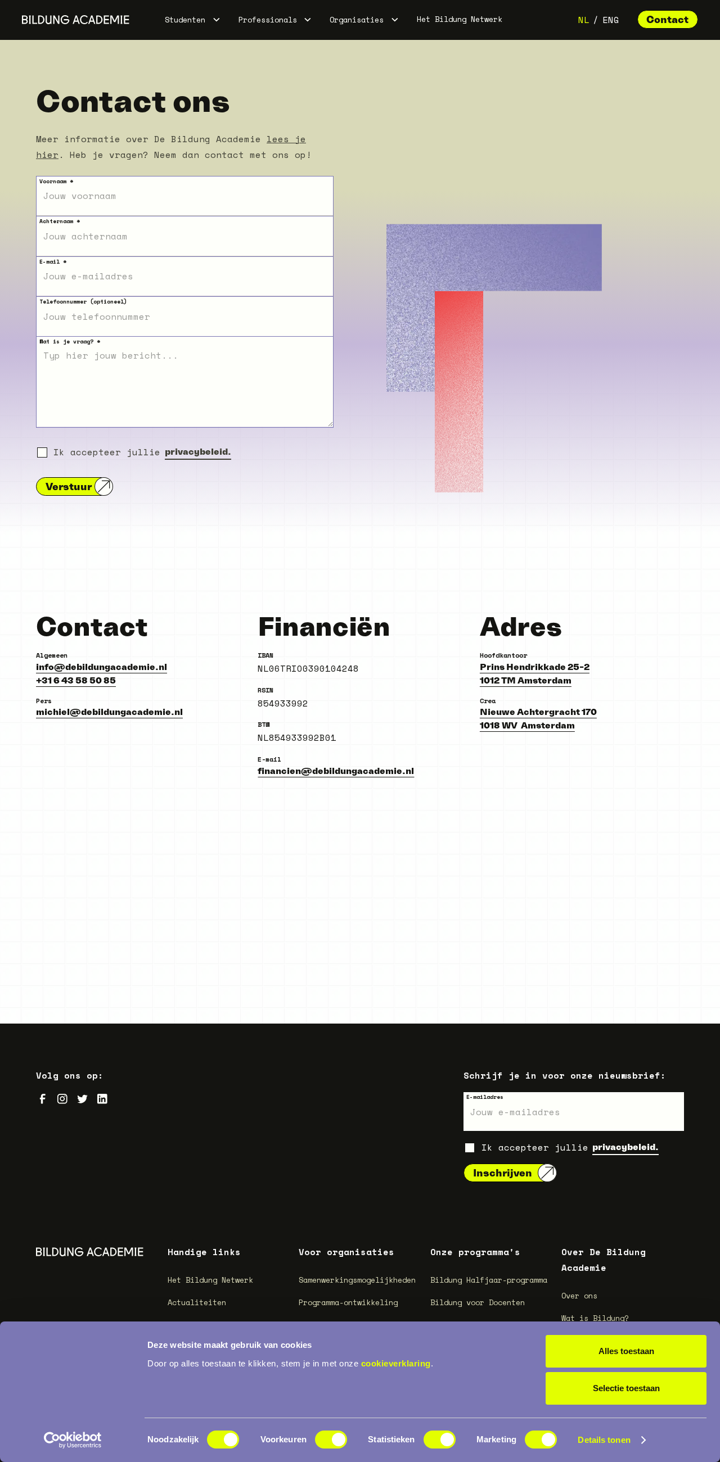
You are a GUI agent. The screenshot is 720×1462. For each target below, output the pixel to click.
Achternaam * (59, 221)
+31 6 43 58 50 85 (76, 680)
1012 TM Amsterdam (526, 680)
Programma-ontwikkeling (348, 1302)
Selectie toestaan (626, 1388)
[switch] (331, 1440)
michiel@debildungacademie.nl (109, 712)
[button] (192, 20)
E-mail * (52, 261)
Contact (667, 19)
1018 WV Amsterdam (527, 725)
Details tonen (604, 1440)
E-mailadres (484, 1097)
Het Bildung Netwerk (459, 19)
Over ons (579, 1295)
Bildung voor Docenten (477, 1302)
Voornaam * (56, 181)
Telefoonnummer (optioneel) (83, 301)
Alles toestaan (626, 1351)
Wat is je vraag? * (69, 341)
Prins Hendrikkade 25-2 (535, 667)
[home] (75, 19)
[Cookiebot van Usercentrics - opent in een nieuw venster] (73, 1440)
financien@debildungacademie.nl (336, 771)
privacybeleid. (198, 451)
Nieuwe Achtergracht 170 (538, 712)
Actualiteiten (197, 1302)
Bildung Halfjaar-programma (488, 1280)
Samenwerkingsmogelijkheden (357, 1280)
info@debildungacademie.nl (101, 667)
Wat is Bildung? (595, 1318)
